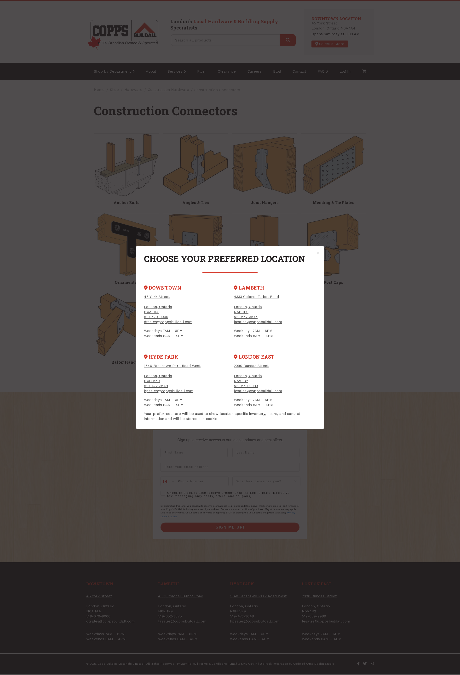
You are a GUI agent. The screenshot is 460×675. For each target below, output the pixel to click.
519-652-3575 (246, 317)
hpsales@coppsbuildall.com (168, 391)
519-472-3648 (156, 386)
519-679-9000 (156, 317)
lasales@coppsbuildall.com (258, 322)
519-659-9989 (246, 386)
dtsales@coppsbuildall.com (168, 322)
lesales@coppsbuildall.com (258, 391)
